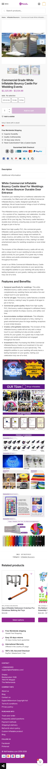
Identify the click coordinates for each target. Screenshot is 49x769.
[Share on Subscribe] (24, 158)
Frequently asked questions (13, 719)
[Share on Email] (20, 158)
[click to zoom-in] (24, 42)
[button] (9, 109)
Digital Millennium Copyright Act (15, 700)
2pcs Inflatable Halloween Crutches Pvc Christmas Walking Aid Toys (18, 609)
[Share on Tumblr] (28, 158)
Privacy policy (7, 707)
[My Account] (39, 4)
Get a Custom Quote (28, 143)
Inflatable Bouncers (13, 17)
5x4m (15, 100)
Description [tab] (7, 169)
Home (4, 17)
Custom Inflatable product (12, 731)
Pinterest (5, 746)
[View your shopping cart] (44, 4)
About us (5, 691)
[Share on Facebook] (8, 158)
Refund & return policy (11, 728)
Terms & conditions (9, 704)
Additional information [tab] (11, 175)
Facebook (6, 743)
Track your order (8, 716)
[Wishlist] (31, 574)
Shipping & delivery (9, 725)
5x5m (21, 100)
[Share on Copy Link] (32, 158)
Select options (18, 620)
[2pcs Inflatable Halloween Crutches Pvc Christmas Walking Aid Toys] (18, 587)
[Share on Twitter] (12, 158)
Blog (3, 694)
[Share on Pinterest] (16, 158)
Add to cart (29, 110)
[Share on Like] (4, 158)
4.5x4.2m (6, 100)
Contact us (6, 697)
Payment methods (9, 722)
